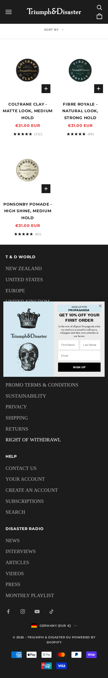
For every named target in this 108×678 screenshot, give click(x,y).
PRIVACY (16, 407)
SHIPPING (17, 418)
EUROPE (15, 290)
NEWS (13, 540)
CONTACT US (21, 468)
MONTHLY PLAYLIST (30, 595)
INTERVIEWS (21, 551)
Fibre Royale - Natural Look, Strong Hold (80, 111)
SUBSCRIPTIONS (25, 501)
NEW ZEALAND (24, 268)
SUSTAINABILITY (26, 396)
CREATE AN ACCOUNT (32, 490)
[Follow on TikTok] (51, 611)
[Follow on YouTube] (37, 611)
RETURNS (17, 429)
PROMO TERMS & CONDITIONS (42, 385)
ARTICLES (17, 562)
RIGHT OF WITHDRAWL (33, 439)
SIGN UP (79, 367)
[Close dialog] (100, 305)
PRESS (13, 584)
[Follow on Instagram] (22, 611)
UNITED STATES (24, 279)
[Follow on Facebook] (8, 611)
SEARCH (15, 512)
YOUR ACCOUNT (25, 479)
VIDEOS (15, 573)
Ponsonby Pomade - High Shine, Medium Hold (27, 211)
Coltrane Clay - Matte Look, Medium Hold (28, 111)
